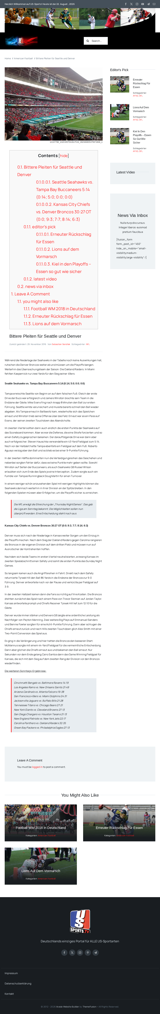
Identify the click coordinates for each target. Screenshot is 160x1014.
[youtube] (142, 4)
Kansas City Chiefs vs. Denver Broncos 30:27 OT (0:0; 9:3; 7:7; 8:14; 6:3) (63, 211)
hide (64, 155)
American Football (47, 835)
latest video (40, 279)
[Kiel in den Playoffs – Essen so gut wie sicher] (119, 130)
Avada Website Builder (67, 1006)
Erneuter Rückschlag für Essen (58, 316)
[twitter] (131, 4)
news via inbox (35, 286)
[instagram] (137, 4)
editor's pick (40, 227)
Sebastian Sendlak (61, 344)
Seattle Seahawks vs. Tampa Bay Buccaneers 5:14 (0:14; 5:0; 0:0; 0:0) (64, 189)
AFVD (135, 95)
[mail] (154, 4)
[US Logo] (80, 911)
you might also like (38, 301)
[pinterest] (88, 952)
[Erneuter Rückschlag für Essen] (119, 78)
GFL (141, 95)
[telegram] (148, 4)
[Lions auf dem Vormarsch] (119, 106)
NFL (88, 344)
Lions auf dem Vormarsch (53, 323)
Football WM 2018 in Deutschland (59, 308)
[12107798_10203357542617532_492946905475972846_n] (54, 68)
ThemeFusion (89, 1006)
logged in (37, 767)
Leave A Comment (30, 294)
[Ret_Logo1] (21, 36)
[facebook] (126, 4)
